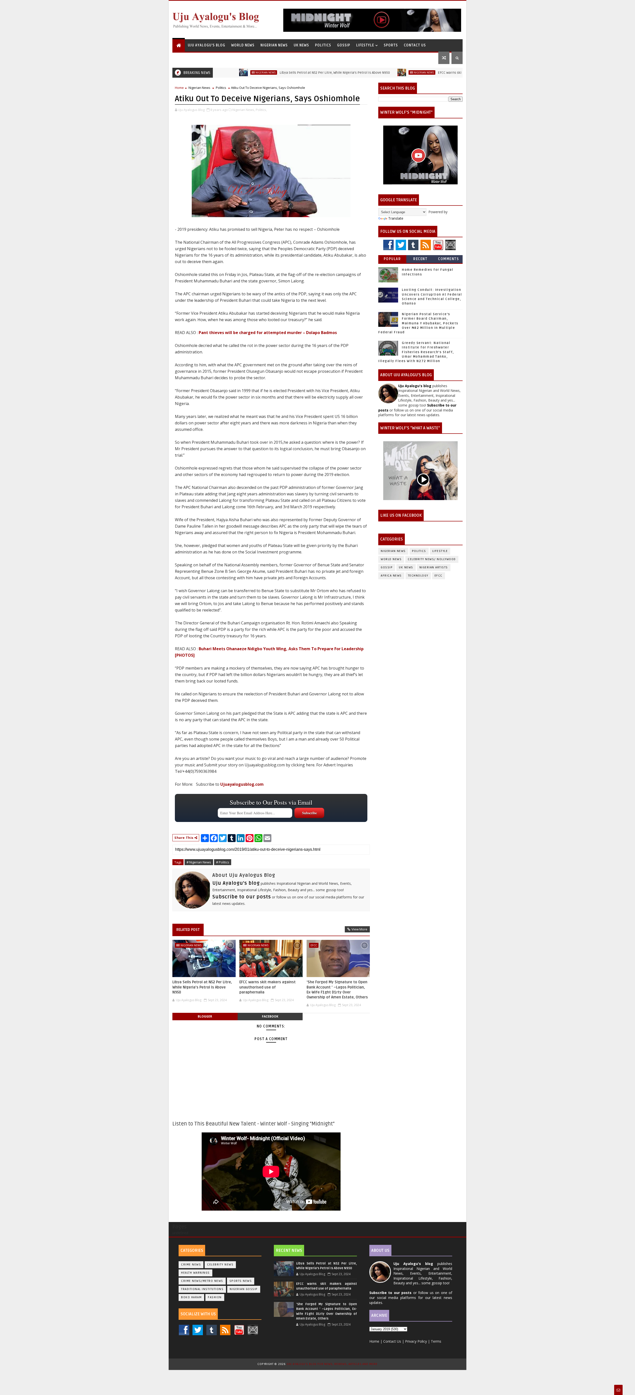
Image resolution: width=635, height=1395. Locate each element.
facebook (270, 1016)
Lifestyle (365, 45)
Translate (395, 218)
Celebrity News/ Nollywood (432, 559)
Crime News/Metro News (202, 1281)
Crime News (191, 1264)
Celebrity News (220, 1264)
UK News (301, 45)
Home (179, 87)
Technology (418, 576)
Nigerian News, (243, 109)
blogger (205, 1016)
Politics (323, 45)
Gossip (343, 45)
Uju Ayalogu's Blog (206, 45)
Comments (448, 259)
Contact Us (415, 45)
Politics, (261, 109)
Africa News (391, 576)
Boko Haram (191, 1297)
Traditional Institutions (202, 1289)
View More (359, 929)
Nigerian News (274, 45)
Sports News (240, 1281)
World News (242, 45)
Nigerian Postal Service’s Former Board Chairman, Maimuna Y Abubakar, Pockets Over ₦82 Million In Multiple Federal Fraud (418, 323)
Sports (391, 45)
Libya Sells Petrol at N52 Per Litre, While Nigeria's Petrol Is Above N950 (292, 72)
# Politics (222, 862)
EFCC (314, 945)
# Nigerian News (199, 862)
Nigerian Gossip (244, 1289)
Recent (420, 259)
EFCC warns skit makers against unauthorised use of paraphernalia (448, 72)
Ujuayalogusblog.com (242, 784)
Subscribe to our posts (241, 897)
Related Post (188, 929)
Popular (392, 259)
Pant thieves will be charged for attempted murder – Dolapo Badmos (268, 332)
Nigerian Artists (433, 567)
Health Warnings (195, 1273)
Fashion (215, 1297)
